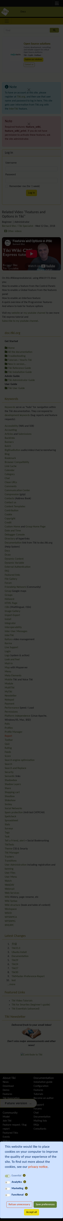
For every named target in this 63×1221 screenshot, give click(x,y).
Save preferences (45, 1204)
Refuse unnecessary (19, 1204)
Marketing (17, 1188)
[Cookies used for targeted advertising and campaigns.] (26, 1188)
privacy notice (38, 1167)
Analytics (17, 1182)
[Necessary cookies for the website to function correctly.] (24, 1176)
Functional (18, 1194)
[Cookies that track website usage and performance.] (24, 1182)
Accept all (31, 1212)
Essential (16, 1175)
